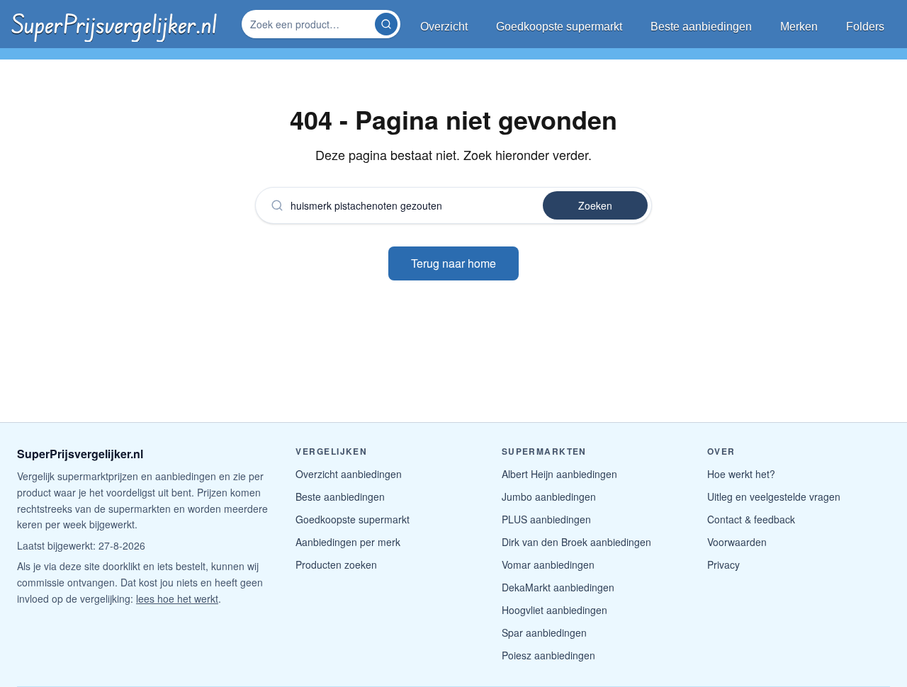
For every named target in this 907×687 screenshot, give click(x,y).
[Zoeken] (386, 24)
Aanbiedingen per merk (347, 542)
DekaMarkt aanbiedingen (558, 587)
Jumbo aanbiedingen (549, 496)
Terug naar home (453, 263)
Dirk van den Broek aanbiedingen (576, 542)
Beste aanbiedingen (340, 496)
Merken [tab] (799, 27)
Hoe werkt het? (741, 474)
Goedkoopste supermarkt (352, 519)
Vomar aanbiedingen (548, 564)
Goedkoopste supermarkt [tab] (559, 27)
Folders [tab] (865, 27)
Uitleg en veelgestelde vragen (773, 496)
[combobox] (309, 24)
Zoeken (595, 205)
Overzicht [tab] (444, 27)
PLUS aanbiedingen (546, 519)
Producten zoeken (336, 564)
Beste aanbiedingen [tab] (701, 27)
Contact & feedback (751, 519)
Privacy (723, 564)
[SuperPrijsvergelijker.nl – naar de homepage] (114, 24)
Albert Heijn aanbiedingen (559, 474)
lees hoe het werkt (177, 598)
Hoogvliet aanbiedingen (554, 610)
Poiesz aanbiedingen (548, 655)
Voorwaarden (737, 542)
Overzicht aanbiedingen (348, 474)
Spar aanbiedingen (544, 632)
